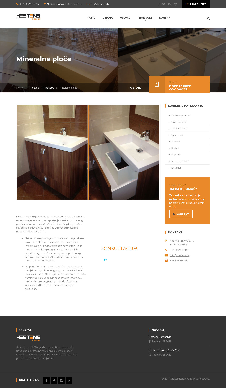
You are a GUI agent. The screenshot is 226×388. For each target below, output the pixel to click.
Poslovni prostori (180, 115)
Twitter (162, 4)
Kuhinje (175, 141)
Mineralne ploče (180, 161)
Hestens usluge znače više (164, 350)
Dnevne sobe (179, 122)
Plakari (175, 148)
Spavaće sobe (179, 128)
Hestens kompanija (160, 336)
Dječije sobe (178, 135)
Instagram (168, 4)
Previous (12, 151)
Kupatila (176, 154)
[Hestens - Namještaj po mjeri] (28, 16)
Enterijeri (176, 167)
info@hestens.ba (179, 255)
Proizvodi (34, 87)
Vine (174, 4)
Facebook (156, 4)
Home (20, 87)
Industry (49, 87)
